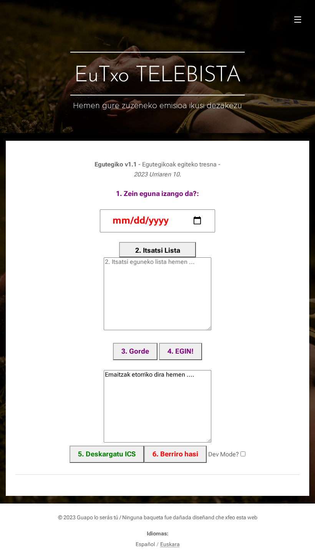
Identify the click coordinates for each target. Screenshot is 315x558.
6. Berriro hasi (175, 454)
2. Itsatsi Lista (157, 250)
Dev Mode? (223, 454)
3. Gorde (135, 351)
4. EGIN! (180, 351)
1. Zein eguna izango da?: (157, 193)
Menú (297, 19)
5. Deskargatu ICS (107, 454)
